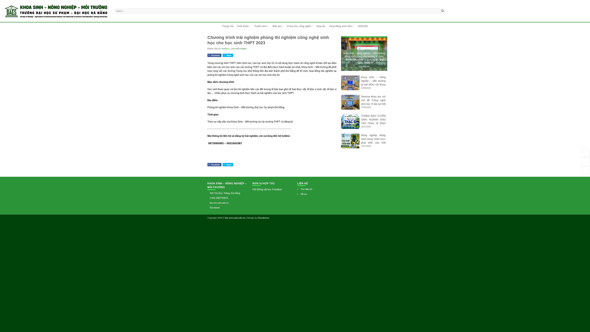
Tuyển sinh (260, 26)
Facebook (215, 207)
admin (243, 49)
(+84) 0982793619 (219, 198)
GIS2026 (363, 26)
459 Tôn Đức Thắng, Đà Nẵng (225, 193)
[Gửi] (442, 11)
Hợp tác (321, 26)
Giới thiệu (242, 26)
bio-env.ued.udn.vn (219, 203)
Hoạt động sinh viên (340, 26)
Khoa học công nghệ (299, 26)
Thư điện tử (306, 189)
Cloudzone (263, 218)
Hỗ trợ (304, 194)
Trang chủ (228, 26)
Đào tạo (277, 26)
